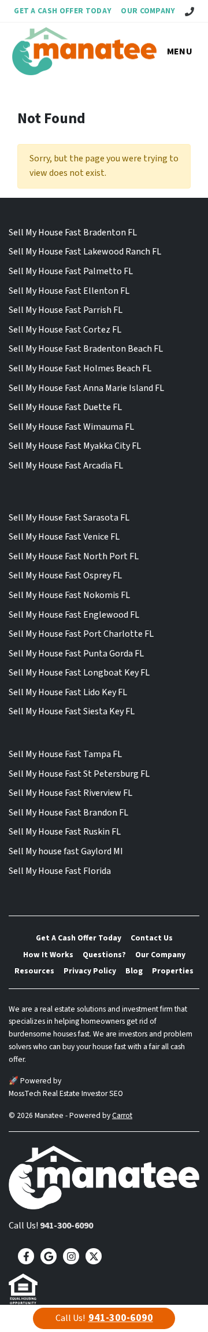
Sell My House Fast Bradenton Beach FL (86, 348)
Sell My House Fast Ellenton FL (69, 291)
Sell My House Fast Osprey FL (65, 575)
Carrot (122, 1115)
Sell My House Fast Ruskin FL (65, 831)
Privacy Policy (90, 970)
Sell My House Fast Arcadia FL (66, 465)
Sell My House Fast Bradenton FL (73, 232)
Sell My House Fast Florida (60, 871)
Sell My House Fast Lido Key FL (68, 692)
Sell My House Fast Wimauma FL (71, 426)
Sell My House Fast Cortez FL (65, 329)
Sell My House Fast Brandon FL (68, 812)
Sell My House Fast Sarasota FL (69, 517)
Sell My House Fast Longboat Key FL (79, 672)
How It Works (48, 954)
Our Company (148, 10)
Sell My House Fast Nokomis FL (69, 595)
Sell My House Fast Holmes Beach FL (80, 368)
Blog (134, 970)
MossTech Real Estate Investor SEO (66, 1093)
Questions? (104, 954)
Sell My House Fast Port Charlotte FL (81, 634)
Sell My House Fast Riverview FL (70, 793)
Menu (179, 51)
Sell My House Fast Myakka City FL (75, 446)
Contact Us (152, 937)
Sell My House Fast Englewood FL (74, 614)
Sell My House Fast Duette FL (65, 407)
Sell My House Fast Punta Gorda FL (76, 653)
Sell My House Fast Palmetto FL (71, 271)
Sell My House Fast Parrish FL (65, 310)
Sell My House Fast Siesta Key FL (72, 711)
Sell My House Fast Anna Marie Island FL (86, 388)
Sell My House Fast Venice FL (64, 536)
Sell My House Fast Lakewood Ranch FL (85, 251)
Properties (173, 970)
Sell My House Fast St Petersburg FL (79, 774)
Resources (34, 970)
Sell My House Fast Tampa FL (65, 754)
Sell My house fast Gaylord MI (66, 851)
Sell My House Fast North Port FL (74, 556)
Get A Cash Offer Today (63, 10)
